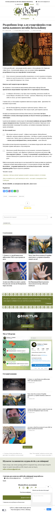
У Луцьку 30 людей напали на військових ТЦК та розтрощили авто (14, 257)
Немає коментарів (36, 30)
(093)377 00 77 (20, 4)
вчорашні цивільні (13, 196)
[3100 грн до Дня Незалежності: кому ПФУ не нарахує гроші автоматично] (14, 435)
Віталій (5, 196)
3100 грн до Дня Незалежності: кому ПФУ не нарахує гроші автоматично (40, 427)
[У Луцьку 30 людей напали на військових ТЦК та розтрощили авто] (14, 384)
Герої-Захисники (25, 30)
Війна (20, 30)
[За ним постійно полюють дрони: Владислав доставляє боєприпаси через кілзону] (14, 416)
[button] (33, 18)
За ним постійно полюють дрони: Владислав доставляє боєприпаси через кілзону (14, 283)
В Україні (16, 30)
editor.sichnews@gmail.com (44, 1)
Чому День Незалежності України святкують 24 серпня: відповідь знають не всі (40, 257)
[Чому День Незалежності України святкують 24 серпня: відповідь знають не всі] (14, 399)
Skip (44, 509)
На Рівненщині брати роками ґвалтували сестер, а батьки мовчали (39, 283)
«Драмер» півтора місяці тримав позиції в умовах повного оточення (24, 175)
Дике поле (21, 196)
